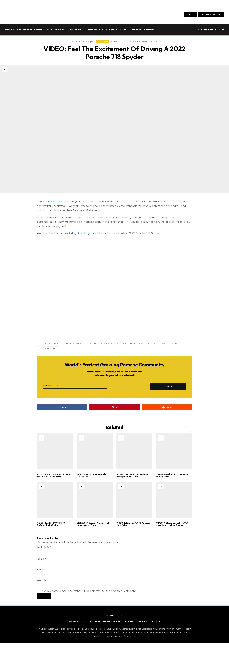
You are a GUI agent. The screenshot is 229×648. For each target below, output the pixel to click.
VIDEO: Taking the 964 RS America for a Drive (133, 524)
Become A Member (211, 14)
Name (41, 558)
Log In (190, 14)
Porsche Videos (51, 348)
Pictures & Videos (52, 343)
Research (94, 29)
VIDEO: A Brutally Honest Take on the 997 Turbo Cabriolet (53, 475)
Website (42, 580)
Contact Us (155, 622)
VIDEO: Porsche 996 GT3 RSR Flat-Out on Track (173, 475)
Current (40, 29)
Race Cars (76, 29)
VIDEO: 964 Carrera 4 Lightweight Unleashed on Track (93, 524)
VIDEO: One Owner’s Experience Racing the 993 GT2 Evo (132, 475)
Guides (109, 29)
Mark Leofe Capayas (83, 41)
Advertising (141, 622)
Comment (44, 546)
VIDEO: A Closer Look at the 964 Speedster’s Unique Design (172, 524)
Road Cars (58, 29)
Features (23, 29)
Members (149, 29)
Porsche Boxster (129, 343)
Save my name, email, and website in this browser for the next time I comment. (88, 591)
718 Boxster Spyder (54, 201)
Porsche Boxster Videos (169, 343)
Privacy (106, 622)
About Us (117, 622)
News (8, 29)
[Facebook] (215, 29)
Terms (84, 622)
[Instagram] (219, 29)
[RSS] (122, 615)
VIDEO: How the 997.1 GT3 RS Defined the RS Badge (51, 524)
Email (41, 569)
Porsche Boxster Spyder (148, 343)
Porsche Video (102, 41)
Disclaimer (95, 622)
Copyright (74, 622)
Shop (135, 29)
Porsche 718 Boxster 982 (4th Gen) (74, 343)
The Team (128, 622)
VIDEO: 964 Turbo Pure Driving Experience (92, 475)
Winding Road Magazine (81, 233)
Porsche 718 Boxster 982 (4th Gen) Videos (105, 343)
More (123, 29)
